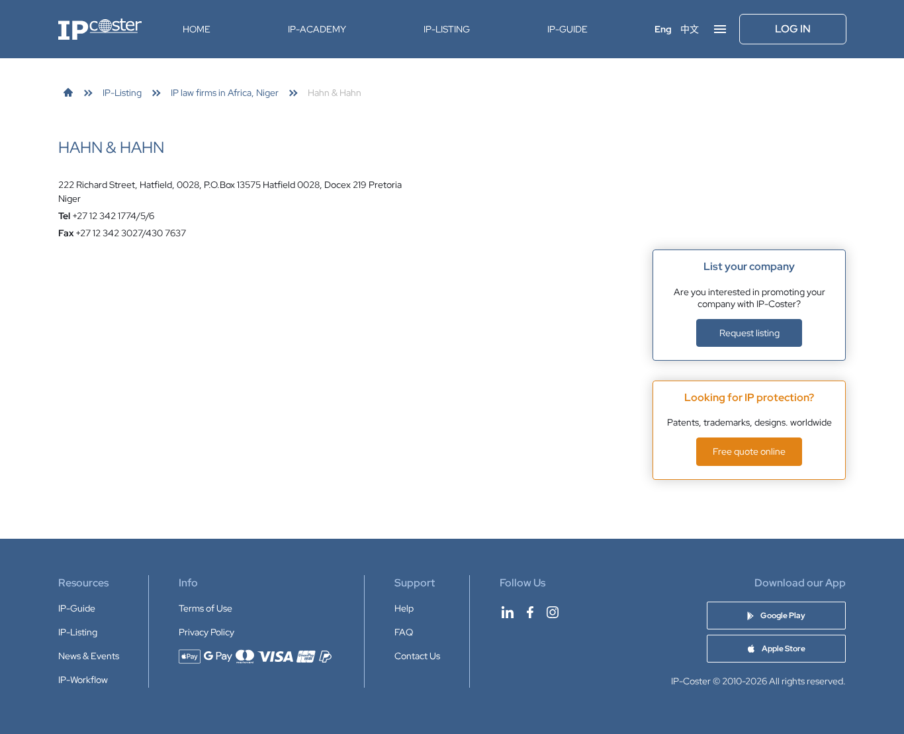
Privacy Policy (206, 632)
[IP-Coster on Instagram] (553, 612)
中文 (689, 29)
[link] (68, 93)
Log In (793, 29)
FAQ (403, 632)
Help (404, 608)
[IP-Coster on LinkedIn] (508, 612)
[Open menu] (720, 29)
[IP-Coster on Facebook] (530, 612)
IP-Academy (317, 29)
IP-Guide (567, 29)
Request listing (749, 333)
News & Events (88, 656)
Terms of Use (205, 608)
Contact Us (417, 656)
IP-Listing (447, 29)
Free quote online (749, 451)
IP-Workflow (83, 680)
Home (196, 29)
